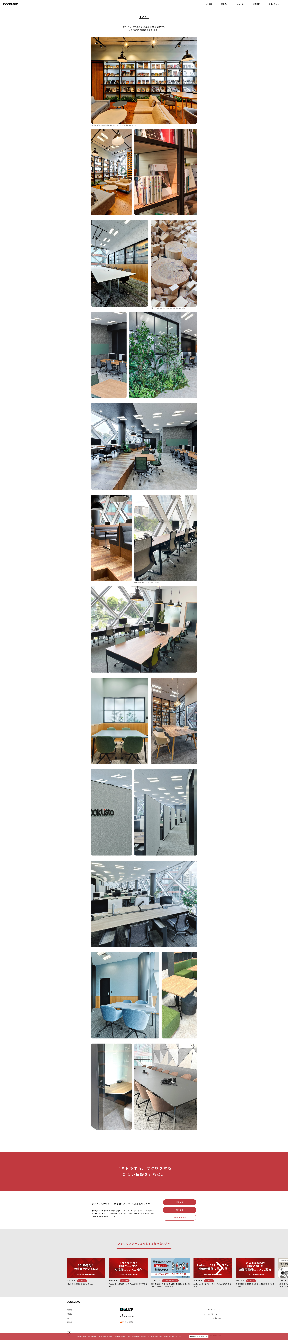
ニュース (69, 1318)
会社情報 (69, 1309)
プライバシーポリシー (214, 1309)
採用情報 (69, 1322)
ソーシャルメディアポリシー (212, 1314)
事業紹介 (69, 1314)
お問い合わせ (217, 1318)
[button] (218, 1273)
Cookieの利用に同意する (198, 1336)
